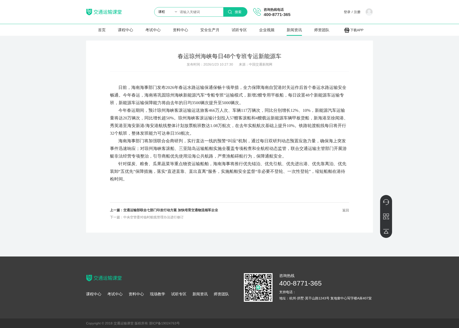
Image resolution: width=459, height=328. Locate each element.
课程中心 (125, 30)
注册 (357, 12)
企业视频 (266, 30)
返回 (345, 210)
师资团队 (321, 30)
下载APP (356, 30)
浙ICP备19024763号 (164, 323)
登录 (347, 12)
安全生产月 (209, 30)
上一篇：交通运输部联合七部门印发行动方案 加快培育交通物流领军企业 (164, 210)
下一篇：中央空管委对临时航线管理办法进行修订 (147, 217)
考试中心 (153, 30)
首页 (102, 30)
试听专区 (239, 30)
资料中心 (180, 30)
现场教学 (157, 294)
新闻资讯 (294, 30)
